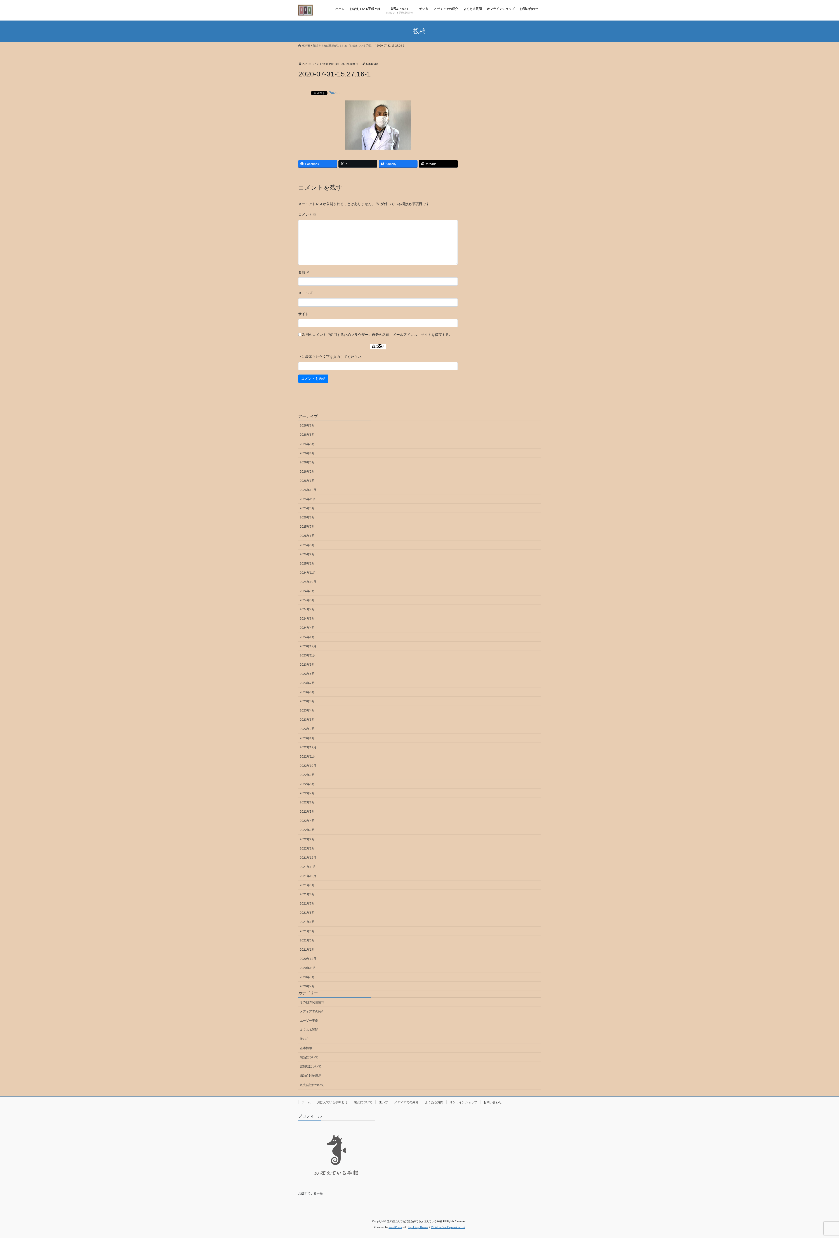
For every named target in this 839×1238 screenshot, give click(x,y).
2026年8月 (307, 425)
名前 (304, 272)
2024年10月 (308, 582)
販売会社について (312, 1085)
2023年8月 (307, 673)
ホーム (306, 1102)
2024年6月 (307, 618)
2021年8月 (307, 894)
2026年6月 (307, 434)
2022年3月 (307, 830)
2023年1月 (307, 738)
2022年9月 (307, 775)
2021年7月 (307, 903)
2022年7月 (307, 793)
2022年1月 (307, 848)
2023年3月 (307, 719)
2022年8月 (307, 784)
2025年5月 (307, 545)
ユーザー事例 (309, 1020)
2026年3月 (307, 462)
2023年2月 (307, 728)
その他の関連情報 (312, 1002)
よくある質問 (309, 1029)
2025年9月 (307, 508)
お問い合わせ (493, 1102)
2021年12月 (308, 857)
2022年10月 (308, 765)
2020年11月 (308, 968)
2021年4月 (307, 931)
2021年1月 (307, 949)
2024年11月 (308, 572)
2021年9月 (307, 885)
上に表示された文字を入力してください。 (331, 357)
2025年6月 (307, 535)
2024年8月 (307, 600)
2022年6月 (307, 802)
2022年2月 (307, 839)
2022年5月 (307, 811)
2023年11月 (308, 655)
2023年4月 (307, 710)
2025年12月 (308, 490)
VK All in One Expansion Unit (448, 1227)
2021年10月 (308, 876)
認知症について (310, 1066)
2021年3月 (307, 940)
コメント (307, 214)
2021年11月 (308, 866)
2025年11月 (308, 499)
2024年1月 (307, 637)
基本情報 (306, 1048)
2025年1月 (307, 563)
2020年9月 (307, 977)
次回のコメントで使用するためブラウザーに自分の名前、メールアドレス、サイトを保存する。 (377, 335)
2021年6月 (307, 912)
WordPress (395, 1227)
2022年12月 (308, 747)
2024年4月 (307, 627)
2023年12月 (308, 646)
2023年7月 (307, 683)
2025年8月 (307, 517)
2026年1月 (307, 480)
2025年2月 (307, 554)
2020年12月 (308, 958)
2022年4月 (307, 820)
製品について (309, 1057)
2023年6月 (307, 692)
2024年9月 (307, 591)
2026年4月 (307, 453)
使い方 (304, 1039)
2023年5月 (307, 701)
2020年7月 (307, 986)
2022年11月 (308, 756)
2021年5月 (307, 922)
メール (305, 293)
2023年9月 (307, 664)
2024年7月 (307, 609)
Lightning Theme (418, 1227)
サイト (303, 314)
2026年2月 (307, 471)
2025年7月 (307, 526)
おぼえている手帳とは (332, 1102)
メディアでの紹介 (312, 1011)
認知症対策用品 (310, 1075)
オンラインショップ (463, 1102)
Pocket (334, 93)
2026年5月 (307, 444)
